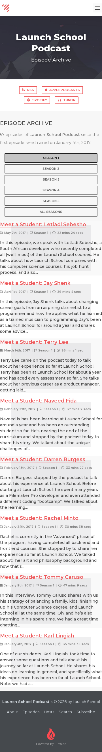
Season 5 (51, 201)
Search (65, 711)
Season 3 (51, 179)
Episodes (31, 711)
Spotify (39, 100)
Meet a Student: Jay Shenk (35, 283)
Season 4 (51, 190)
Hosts (49, 711)
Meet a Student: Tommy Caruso (41, 577)
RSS (30, 90)
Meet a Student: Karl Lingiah (37, 636)
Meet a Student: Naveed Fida (38, 401)
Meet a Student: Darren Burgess (42, 459)
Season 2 (51, 169)
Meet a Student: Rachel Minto (39, 518)
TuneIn (69, 100)
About (12, 711)
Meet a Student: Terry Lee (34, 342)
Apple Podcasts (64, 90)
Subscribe (85, 711)
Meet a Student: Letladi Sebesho (43, 224)
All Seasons (51, 212)
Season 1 (51, 158)
